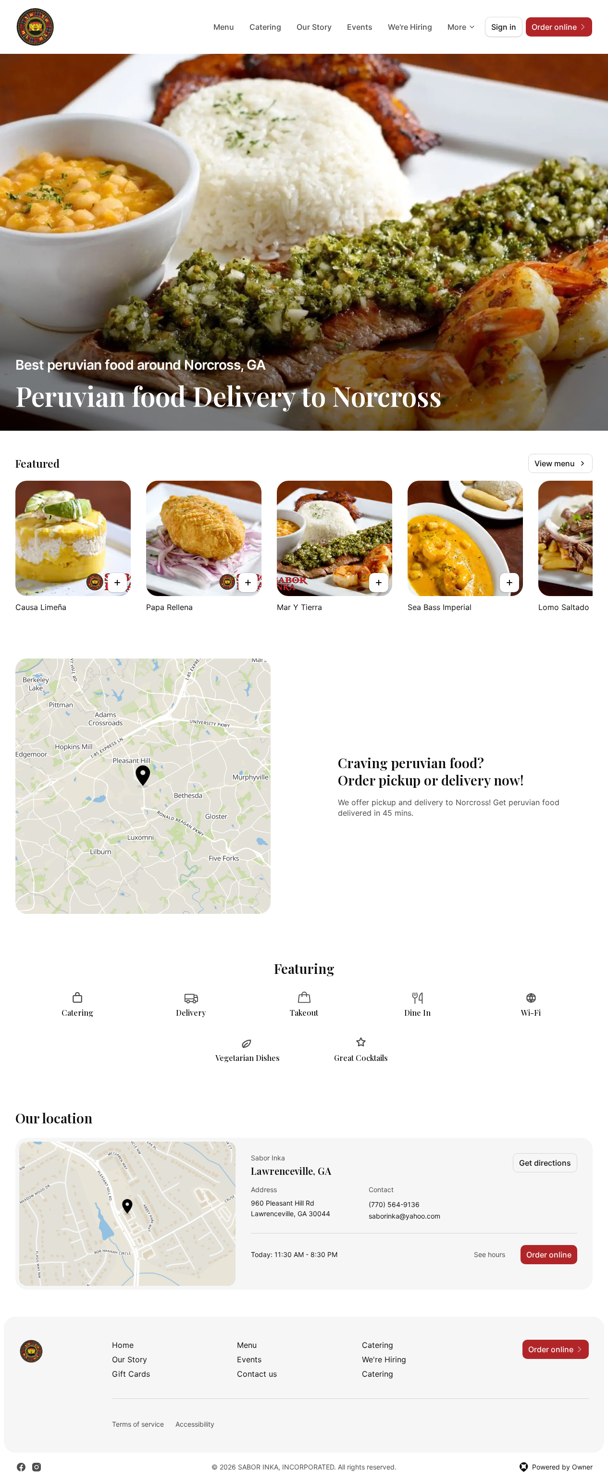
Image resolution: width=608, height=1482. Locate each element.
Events (359, 27)
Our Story (314, 27)
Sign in (503, 27)
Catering (265, 27)
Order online (548, 1254)
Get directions (545, 1163)
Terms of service (138, 1424)
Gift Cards (131, 1374)
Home (123, 1345)
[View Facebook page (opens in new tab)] (21, 1467)
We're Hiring (410, 27)
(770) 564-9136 (394, 1204)
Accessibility (194, 1424)
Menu (223, 27)
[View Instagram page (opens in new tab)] (36, 1467)
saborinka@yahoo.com (404, 1216)
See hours (489, 1254)
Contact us (257, 1374)
